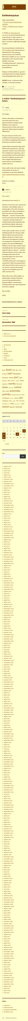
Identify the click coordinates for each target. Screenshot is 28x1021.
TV (9, 404)
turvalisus (5, 404)
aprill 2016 (7, 725)
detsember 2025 (9, 483)
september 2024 (9, 511)
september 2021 (9, 589)
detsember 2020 (9, 608)
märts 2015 (7, 753)
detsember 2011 (8, 831)
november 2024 (8, 507)
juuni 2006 (7, 964)
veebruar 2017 (8, 703)
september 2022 (9, 563)
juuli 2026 (7, 468)
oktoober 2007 (8, 930)
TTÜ (17, 401)
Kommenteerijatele (10, 336)
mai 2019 (6, 649)
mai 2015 (6, 749)
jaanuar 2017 (8, 706)
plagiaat (19, 89)
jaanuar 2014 (8, 783)
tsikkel (13, 401)
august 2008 (7, 908)
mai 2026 (7, 473)
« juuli (7, 444)
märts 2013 (7, 798)
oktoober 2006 (8, 956)
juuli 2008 (7, 910)
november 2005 (8, 979)
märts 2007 (7, 945)
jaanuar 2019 (8, 658)
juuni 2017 (7, 695)
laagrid (17, 380)
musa (5, 387)
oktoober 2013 (8, 790)
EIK (13, 370)
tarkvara (5, 401)
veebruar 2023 (8, 552)
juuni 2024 (7, 518)
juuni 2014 (7, 772)
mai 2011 (6, 846)
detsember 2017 (8, 682)
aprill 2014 (7, 777)
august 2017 (7, 690)
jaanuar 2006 (8, 975)
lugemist (5, 384)
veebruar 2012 (8, 826)
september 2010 (9, 863)
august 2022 (7, 565)
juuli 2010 (7, 867)
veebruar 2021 (8, 604)
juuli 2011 (6, 841)
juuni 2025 (7, 492)
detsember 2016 (9, 708)
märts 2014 (7, 779)
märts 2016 (7, 727)
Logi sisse (7, 1005)
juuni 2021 (7, 596)
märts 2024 (7, 524)
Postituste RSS (8, 1007)
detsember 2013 (8, 785)
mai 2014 (6, 775)
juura (21, 378)
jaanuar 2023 (8, 555)
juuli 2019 (7, 645)
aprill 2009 (7, 891)
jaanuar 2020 (8, 632)
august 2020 (7, 617)
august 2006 (7, 960)
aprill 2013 (7, 796)
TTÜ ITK (21, 401)
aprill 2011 (7, 848)
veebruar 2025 (8, 501)
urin (12, 404)
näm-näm (5, 391)
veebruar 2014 (8, 781)
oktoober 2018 (8, 665)
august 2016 (7, 716)
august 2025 (7, 488)
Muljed (6, 353)
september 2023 (9, 537)
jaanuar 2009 (8, 898)
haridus (4, 374)
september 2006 (9, 958)
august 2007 (7, 934)
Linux (22, 380)
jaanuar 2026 (8, 481)
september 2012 (9, 811)
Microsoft (19, 384)
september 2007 (9, 932)
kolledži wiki (10, 50)
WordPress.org (8, 1012)
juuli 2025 (7, 490)
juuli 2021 (7, 593)
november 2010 (8, 859)
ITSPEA (15, 89)
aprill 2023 (7, 548)
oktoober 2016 (8, 712)
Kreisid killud (8, 351)
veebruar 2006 (8, 973)
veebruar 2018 (8, 677)
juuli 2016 (7, 718)
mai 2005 (6, 992)
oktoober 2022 (8, 561)
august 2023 (7, 539)
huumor (17, 374)
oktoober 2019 (8, 639)
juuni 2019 (7, 647)
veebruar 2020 (8, 630)
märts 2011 (7, 850)
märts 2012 (7, 824)
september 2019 (9, 641)
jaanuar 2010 (8, 880)
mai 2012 (6, 820)
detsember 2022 (9, 557)
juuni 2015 (7, 747)
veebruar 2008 (8, 921)
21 (17, 434)
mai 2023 (6, 546)
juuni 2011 (7, 844)
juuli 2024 (7, 516)
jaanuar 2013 (8, 803)
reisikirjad (5, 398)
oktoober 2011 (8, 835)
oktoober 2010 (8, 861)
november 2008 (8, 902)
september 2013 (8, 792)
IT (8, 88)
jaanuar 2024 (8, 529)
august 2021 (7, 591)
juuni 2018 (7, 669)
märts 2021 (7, 602)
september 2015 (9, 740)
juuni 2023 (7, 544)
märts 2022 (7, 576)
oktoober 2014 (8, 764)
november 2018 (8, 662)
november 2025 (8, 486)
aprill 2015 (7, 751)
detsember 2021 (9, 583)
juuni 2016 (7, 721)
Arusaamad (5, 88)
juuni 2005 (7, 990)
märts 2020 (7, 628)
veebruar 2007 (8, 947)
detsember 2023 (9, 531)
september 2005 (9, 984)
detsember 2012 (9, 805)
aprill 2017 (7, 699)
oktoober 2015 (8, 738)
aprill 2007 (7, 943)
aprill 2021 (7, 600)
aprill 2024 (7, 522)
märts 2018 (7, 675)
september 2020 (9, 615)
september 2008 (9, 906)
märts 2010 (7, 876)
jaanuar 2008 (8, 923)
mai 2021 (6, 598)
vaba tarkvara (17, 403)
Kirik (5, 349)
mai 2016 (6, 723)
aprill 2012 (7, 822)
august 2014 (7, 768)
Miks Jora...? (7, 334)
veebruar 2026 (8, 479)
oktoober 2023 (8, 535)
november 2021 (8, 585)
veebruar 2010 (8, 878)
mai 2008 (6, 915)
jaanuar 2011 (7, 854)
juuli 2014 (7, 770)
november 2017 (8, 684)
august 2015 (7, 742)
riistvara (12, 398)
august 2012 (7, 813)
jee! (16, 377)
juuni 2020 (7, 621)
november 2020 (8, 611)
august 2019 (7, 643)
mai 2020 (6, 624)
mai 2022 (6, 572)
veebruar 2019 (8, 656)
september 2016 (9, 714)
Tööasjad (11, 88)
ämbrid (4, 89)
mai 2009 (7, 889)
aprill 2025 (7, 496)
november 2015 (8, 736)
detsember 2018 (9, 660)
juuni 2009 (7, 887)
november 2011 (8, 833)
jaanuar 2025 (8, 503)
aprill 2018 (7, 673)
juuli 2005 (7, 988)
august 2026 (7, 466)
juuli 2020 (7, 619)
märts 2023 (7, 550)
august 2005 (7, 986)
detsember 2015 (9, 734)
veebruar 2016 (8, 729)
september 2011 (8, 837)
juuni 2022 (7, 570)
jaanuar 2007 (8, 949)
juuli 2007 (7, 936)
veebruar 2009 (8, 895)
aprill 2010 (7, 874)
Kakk (5, 86)
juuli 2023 (7, 542)
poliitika (6, 394)
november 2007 (8, 928)
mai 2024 (6, 520)
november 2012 (8, 807)
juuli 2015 (7, 744)
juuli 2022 (7, 567)
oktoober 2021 (8, 587)
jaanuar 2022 (8, 580)
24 (4, 437)
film (17, 370)
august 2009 (7, 882)
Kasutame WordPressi (11, 1018)
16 (24, 431)
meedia (12, 383)
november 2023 (8, 533)
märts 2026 (7, 477)
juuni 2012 (7, 818)
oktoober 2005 (8, 982)
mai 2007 (6, 941)
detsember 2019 (9, 634)
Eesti (9, 369)
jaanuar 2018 (8, 680)
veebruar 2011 (8, 852)
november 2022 (8, 559)
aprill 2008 (7, 917)
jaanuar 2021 (8, 606)
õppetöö (8, 89)
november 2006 (9, 954)
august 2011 (7, 839)
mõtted (17, 387)
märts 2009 (7, 893)
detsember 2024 (9, 505)
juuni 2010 (7, 869)
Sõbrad (16, 398)
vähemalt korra (15, 33)
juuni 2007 (7, 938)
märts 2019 (7, 654)
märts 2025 (7, 498)
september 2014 (9, 766)
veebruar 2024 (8, 526)
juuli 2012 (7, 816)
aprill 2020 (7, 626)
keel (9, 380)
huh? (12, 89)
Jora (3, 1018)
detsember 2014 (9, 759)
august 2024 (7, 514)
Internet (5, 378)
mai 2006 (7, 967)
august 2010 (7, 865)
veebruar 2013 (8, 800)
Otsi (3, 453)
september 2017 (8, 688)
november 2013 (8, 787)
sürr (21, 398)
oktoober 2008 (8, 904)
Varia (5, 358)
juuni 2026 (7, 470)
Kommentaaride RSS (10, 1009)
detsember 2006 (9, 951)
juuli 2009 (7, 885)
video (22, 404)
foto (20, 370)
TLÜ (3, 50)
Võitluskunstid (8, 360)
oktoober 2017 (8, 686)
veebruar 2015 (8, 755)
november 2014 (8, 762)
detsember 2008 (9, 900)
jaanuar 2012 (8, 828)
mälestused (11, 387)
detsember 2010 (9, 857)
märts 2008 (7, 919)
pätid (22, 394)
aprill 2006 (7, 969)
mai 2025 (6, 494)
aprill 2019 (7, 652)
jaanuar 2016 (8, 731)
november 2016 (8, 710)
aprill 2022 (7, 574)
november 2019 (8, 636)
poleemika (15, 391)
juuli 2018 (7, 667)
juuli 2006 (7, 962)
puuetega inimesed (16, 394)
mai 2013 (6, 794)
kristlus (13, 380)
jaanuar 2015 (8, 757)
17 (4, 434)
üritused (18, 407)
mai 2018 (6, 671)
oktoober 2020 (8, 613)
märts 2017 (7, 701)
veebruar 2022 (8, 578)
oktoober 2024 (8, 509)
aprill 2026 (7, 475)
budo (3, 370)
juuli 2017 (7, 693)
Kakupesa (4, 380)
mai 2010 (6, 872)
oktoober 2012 (8, 809)
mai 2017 (6, 697)
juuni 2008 (7, 913)
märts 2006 (7, 971)
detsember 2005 (9, 977)
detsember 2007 (9, 926)
